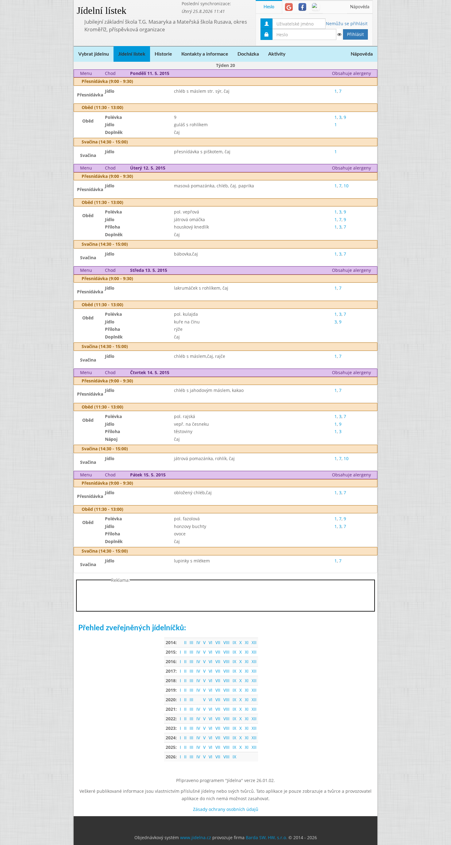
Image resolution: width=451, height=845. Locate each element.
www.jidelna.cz (195, 837)
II (185, 642)
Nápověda (359, 7)
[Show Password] (339, 34)
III (191, 642)
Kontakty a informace (204, 54)
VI (210, 642)
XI (247, 642)
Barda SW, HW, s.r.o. (266, 837)
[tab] (289, 7)
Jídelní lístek (101, 10)
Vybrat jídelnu (93, 54)
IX (234, 642)
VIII (226, 642)
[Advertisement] (401, 92)
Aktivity (276, 54)
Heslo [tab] (269, 7)
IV (198, 642)
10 (346, 186)
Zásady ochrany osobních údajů (225, 809)
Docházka (248, 54)
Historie (163, 54)
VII (217, 642)
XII (254, 642)
